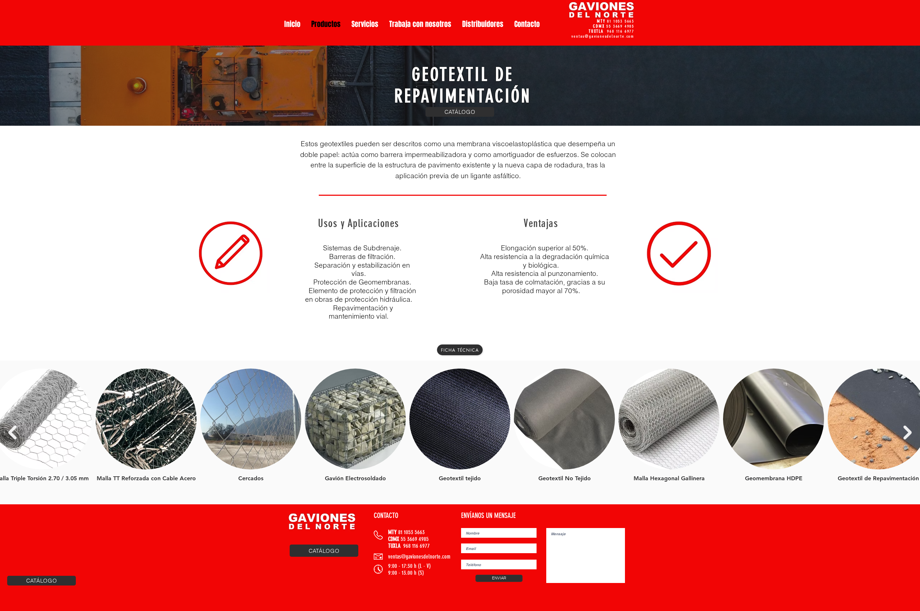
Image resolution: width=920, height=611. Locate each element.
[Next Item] (907, 433)
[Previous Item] (12, 433)
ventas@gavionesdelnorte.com (602, 36)
